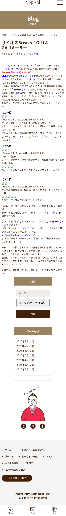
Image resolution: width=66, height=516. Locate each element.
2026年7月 (22, 346)
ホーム (8, 449)
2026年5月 (22, 355)
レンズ (48, 456)
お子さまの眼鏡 (29, 456)
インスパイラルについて (32, 449)
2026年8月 (22, 341)
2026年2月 (22, 369)
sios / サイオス (30, 54)
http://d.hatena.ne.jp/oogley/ (19, 235)
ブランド (9, 456)
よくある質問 (11, 463)
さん (19, 89)
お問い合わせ (19, 477)
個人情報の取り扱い (15, 469)
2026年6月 (22, 351)
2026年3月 (22, 365)
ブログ (29, 463)
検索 (33, 313)
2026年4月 (22, 360)
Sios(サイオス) (13, 68)
